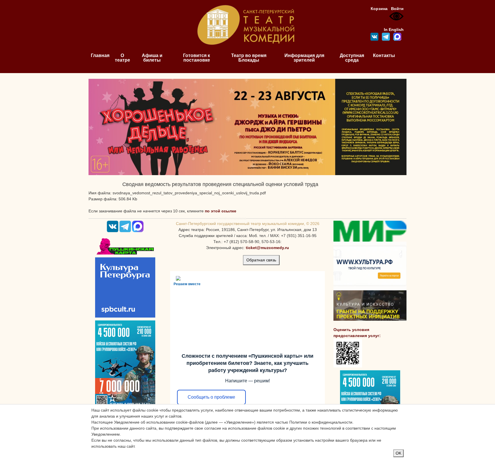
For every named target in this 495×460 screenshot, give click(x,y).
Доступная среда (352, 57)
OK (398, 453)
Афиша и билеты (152, 57)
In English (394, 29)
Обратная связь (261, 260)
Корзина (379, 8)
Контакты (384, 55)
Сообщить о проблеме (211, 397)
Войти (397, 8)
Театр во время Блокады (248, 57)
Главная (100, 55)
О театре (122, 57)
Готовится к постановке (196, 57)
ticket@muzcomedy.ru (267, 247)
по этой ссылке (220, 211)
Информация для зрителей (304, 57)
